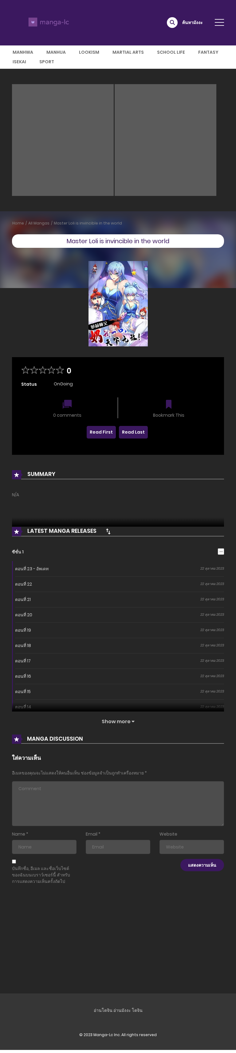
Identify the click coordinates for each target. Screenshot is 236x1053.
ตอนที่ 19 (23, 630)
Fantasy (208, 52)
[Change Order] (108, 531)
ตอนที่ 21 (23, 599)
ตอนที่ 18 (23, 645)
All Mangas (38, 223)
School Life (171, 52)
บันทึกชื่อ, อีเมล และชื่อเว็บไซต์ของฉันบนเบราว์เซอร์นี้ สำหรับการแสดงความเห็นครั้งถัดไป (41, 874)
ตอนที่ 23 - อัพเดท (32, 569)
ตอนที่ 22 (23, 584)
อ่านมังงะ (122, 1010)
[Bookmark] (168, 404)
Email (91, 834)
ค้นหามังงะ (192, 22)
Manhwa (23, 52)
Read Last (133, 432)
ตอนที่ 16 (23, 676)
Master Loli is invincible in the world (88, 223)
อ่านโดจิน (103, 1010)
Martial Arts (128, 52)
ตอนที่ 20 (23, 615)
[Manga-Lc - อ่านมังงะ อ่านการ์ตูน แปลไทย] (47, 22)
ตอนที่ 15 (23, 691)
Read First (101, 432)
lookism (89, 52)
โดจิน (137, 1010)
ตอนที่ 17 (23, 661)
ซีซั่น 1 (18, 552)
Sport (46, 62)
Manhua (56, 52)
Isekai (19, 62)
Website (168, 834)
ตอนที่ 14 (23, 707)
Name (18, 834)
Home (18, 223)
